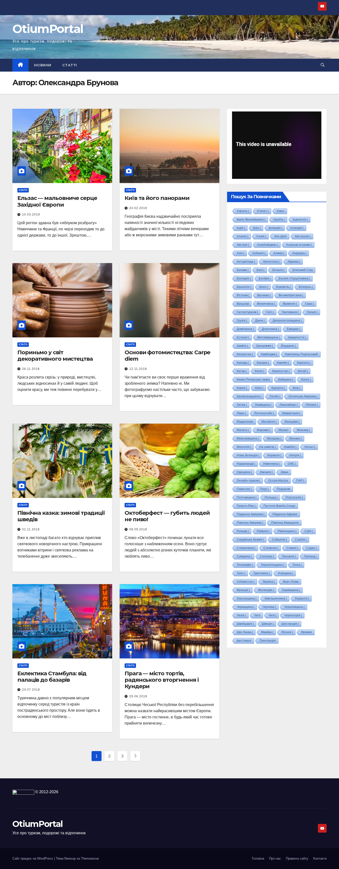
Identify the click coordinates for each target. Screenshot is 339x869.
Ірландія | (275, 228)
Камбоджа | (269, 354)
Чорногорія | (293, 615)
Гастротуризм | (247, 312)
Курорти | (278, 388)
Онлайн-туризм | (248, 480)
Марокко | (263, 430)
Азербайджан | (267, 244)
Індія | (241, 228)
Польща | (271, 497)
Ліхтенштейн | (264, 413)
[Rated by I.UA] (23, 792)
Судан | (311, 548)
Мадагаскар (245, 421)
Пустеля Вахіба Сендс (279, 506)
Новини (42, 65)
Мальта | (243, 430)
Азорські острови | (299, 244)
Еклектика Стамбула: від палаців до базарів (51, 676)
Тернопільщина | (272, 565)
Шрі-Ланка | (245, 632)
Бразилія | (244, 287)
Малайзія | (269, 421)
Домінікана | (245, 329)
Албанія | (258, 253)
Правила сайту (297, 858)
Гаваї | (309, 303)
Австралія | (302, 236)
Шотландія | (290, 623)
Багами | (242, 270)
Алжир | (278, 253)
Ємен (280, 211)
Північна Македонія (285, 522)
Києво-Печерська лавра (253, 379)
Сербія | (300, 539)
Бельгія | (278, 270)
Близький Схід (303, 270)
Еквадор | (293, 329)
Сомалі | (292, 548)
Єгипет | (263, 211)
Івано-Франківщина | (251, 219)
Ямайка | (267, 632)
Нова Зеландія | (248, 455)
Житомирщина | (268, 337)
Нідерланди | (246, 463)
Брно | (263, 287)
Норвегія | (274, 455)
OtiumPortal (47, 29)
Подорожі (283, 489)
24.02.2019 (138, 208)
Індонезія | (300, 219)
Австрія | (243, 244)
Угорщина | (285, 573)
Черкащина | (245, 607)
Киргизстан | (281, 371)
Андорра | (299, 253)
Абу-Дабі (280, 236)
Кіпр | (296, 388)
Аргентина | (271, 261)
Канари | (263, 362)
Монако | (295, 438)
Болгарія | (244, 278)
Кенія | (259, 371)
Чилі (257, 615)
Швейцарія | (245, 623)
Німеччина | (271, 463)
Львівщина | (263, 405)
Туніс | (241, 573)
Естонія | (243, 337)
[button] (323, 65)
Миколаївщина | (248, 438)
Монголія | (244, 447)
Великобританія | (291, 295)
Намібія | (290, 447)
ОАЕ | (292, 463)
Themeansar (90, 858)
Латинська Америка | (302, 396)
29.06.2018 (138, 696)
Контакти (320, 858)
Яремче (306, 632)
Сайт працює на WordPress (33, 858)
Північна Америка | (250, 522)
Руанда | (243, 531)
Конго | (306, 379)
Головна (258, 858)
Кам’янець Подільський (301, 354)
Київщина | (285, 379)
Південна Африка (284, 514)
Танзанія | (289, 556)
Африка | (294, 261)
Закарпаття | (297, 337)
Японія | (287, 632)
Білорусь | (306, 287)
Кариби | (283, 362)
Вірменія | (290, 303)
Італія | (261, 236)
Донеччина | (270, 329)
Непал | (310, 447)
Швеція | (267, 623)
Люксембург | (288, 405)
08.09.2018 (138, 529)
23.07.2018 (31, 689)
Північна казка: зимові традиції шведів (61, 516)
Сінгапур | (267, 556)
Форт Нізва (291, 581)
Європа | (243, 211)
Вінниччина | (266, 303)
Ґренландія (268, 640)
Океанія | (266, 472)
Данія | (260, 320)
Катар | (242, 371)
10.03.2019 (31, 214)
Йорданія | (288, 346)
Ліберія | (312, 405)
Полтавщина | (246, 497)
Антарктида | (246, 261)
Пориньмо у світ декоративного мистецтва (55, 355)
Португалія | (294, 497)
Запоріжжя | (264, 346)
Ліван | (241, 413)
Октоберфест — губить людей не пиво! (167, 516)
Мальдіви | (292, 421)
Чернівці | (269, 607)
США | (309, 531)
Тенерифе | (245, 565)
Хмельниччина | (276, 598)
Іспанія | (242, 236)
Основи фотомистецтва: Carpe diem (167, 355)
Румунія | (263, 531)
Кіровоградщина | (249, 396)
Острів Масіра (278, 480)
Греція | (312, 312)
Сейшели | (279, 539)
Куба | (259, 388)
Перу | (264, 489)
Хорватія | (302, 598)
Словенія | (271, 548)
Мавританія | (291, 413)
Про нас (275, 858)
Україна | (269, 581)
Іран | (257, 228)
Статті (69, 65)
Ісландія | (297, 228)
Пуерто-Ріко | (246, 506)
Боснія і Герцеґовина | (294, 278)
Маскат (283, 430)
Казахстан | (245, 354)
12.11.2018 (138, 369)
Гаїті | (270, 312)
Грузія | (242, 320)
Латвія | (275, 396)
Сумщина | (244, 556)
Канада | (243, 362)
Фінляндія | (266, 590)
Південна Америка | (250, 514)
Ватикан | (264, 295)
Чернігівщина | (294, 607)
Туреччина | (261, 573)
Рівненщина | (287, 531)
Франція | (243, 590)
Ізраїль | (279, 219)
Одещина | (244, 472)
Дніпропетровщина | (287, 320)
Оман (284, 472)
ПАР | (300, 480)
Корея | (242, 388)
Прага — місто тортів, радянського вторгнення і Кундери (162, 680)
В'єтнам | (243, 295)
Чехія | (241, 615)
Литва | (242, 405)
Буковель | (283, 287)
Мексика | (303, 430)
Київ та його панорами (157, 198)
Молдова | (274, 438)
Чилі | (272, 615)
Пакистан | (244, 489)
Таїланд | (310, 556)
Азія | (240, 253)
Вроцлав (243, 303)
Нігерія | (295, 455)
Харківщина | (291, 590)
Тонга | (297, 565)
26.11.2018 (31, 369)
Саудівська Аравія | (250, 539)
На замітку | (267, 447)
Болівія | (265, 278)
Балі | (260, 270)
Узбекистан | (245, 581)
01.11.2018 (31, 529)
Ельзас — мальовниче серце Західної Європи (57, 201)
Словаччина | (246, 548)
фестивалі (244, 640)
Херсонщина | (246, 598)
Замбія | (242, 346)
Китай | (303, 371)
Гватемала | (290, 312)
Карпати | (303, 362)
